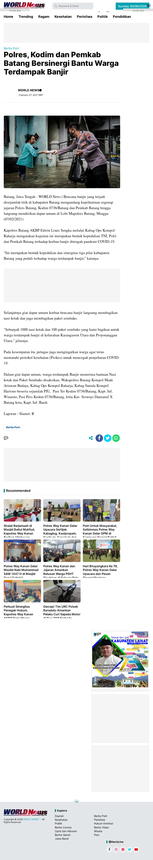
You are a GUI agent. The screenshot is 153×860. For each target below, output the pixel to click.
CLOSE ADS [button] (15, 10)
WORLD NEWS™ (31, 819)
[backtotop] (76, 802)
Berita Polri (11, 48)
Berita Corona (63, 827)
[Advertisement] (76, 32)
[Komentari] (6, 438)
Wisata (98, 831)
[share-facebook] (99, 438)
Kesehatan (63, 17)
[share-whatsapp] (116, 438)
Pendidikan (122, 17)
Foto (96, 834)
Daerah (59, 816)
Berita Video (101, 827)
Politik (102, 17)
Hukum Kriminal (103, 823)
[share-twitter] (107, 438)
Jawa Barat (62, 838)
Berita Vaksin (63, 834)
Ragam (43, 17)
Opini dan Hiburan (66, 831)
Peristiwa (84, 17)
